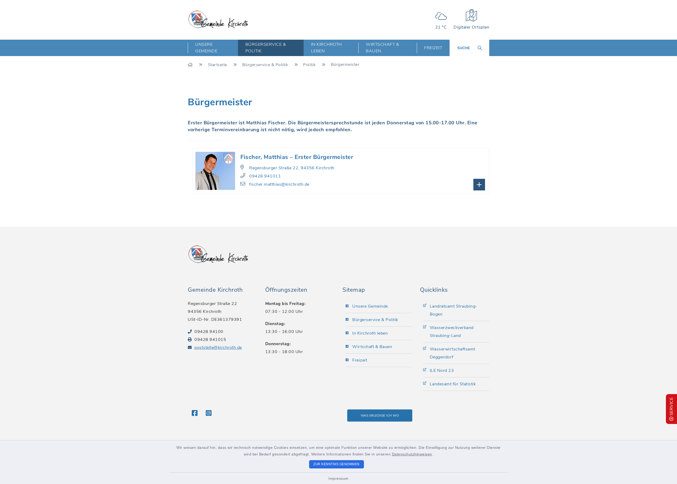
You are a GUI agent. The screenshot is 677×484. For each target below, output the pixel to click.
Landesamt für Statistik (453, 384)
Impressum (338, 478)
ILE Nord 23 (442, 370)
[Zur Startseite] (191, 65)
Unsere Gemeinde (370, 306)
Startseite (218, 65)
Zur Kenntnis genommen (336, 464)
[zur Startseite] (218, 19)
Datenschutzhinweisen (412, 454)
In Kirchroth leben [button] (326, 48)
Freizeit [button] (433, 48)
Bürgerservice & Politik (265, 65)
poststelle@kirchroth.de (218, 347)
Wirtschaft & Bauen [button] (382, 48)
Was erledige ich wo (380, 415)
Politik (310, 65)
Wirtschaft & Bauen (372, 347)
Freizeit (359, 360)
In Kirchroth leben (370, 333)
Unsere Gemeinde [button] (206, 48)
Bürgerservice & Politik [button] (265, 48)
